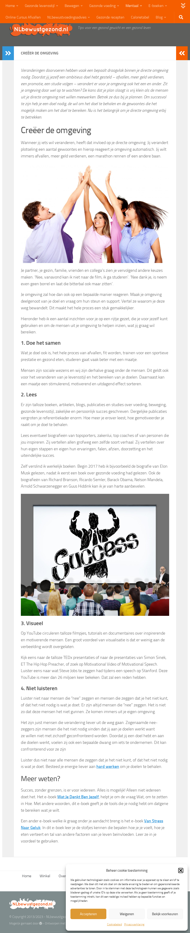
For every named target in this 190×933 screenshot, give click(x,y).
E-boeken (156, 5)
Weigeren (127, 914)
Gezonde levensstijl (40, 5)
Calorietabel (140, 17)
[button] (180, 870)
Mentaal (132, 5)
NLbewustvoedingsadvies (66, 17)
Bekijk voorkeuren (165, 914)
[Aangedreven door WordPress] (40, 923)
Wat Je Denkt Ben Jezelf (78, 796)
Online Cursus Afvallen (23, 17)
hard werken (107, 766)
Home (10, 5)
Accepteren (88, 914)
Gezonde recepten (110, 17)
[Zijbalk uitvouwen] (8, 53)
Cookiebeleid (114, 924)
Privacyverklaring (134, 924)
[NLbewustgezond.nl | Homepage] (41, 29)
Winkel (45, 876)
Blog (159, 17)
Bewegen (72, 5)
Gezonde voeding (102, 5)
